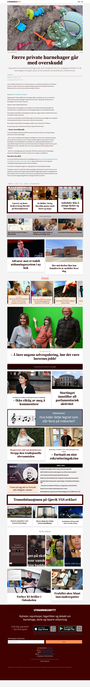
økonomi (26, 183)
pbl (21, 183)
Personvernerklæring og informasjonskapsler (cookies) (45, 659)
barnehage (10, 183)
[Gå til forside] (14, 1)
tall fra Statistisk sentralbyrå (19, 94)
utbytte (17, 183)
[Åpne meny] (82, 2)
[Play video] (36, 550)
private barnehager (34, 183)
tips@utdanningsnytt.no (47, 650)
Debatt (45, 278)
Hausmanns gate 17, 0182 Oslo (47, 654)
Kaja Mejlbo (50, 648)
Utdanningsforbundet (47, 652)
